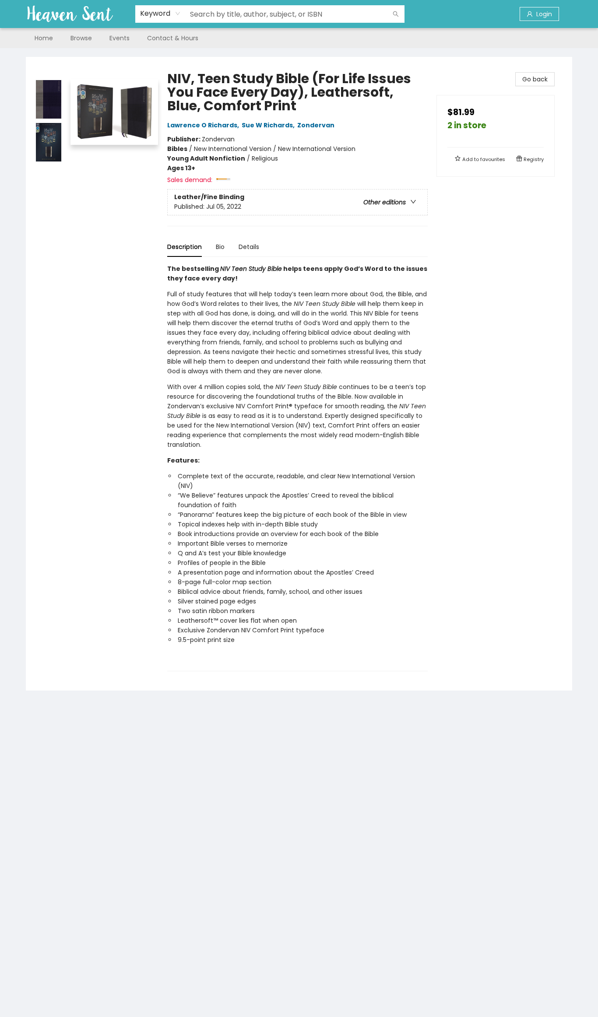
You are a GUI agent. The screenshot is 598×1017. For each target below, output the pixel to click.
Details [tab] (249, 246)
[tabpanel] (297, 467)
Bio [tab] (220, 246)
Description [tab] (184, 246)
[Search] (396, 14)
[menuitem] (44, 38)
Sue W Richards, (269, 125)
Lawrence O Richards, (203, 125)
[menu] (299, 38)
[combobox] (160, 13)
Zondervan (315, 125)
